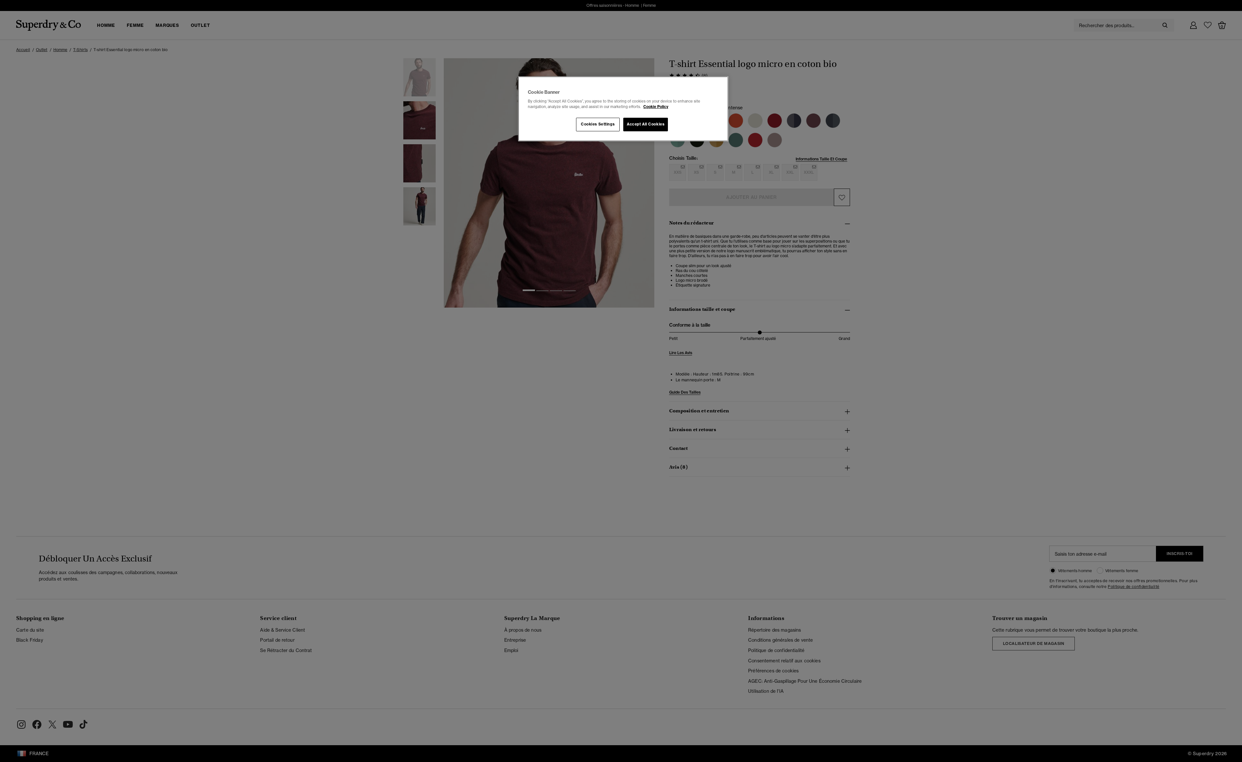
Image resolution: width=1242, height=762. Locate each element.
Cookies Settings (598, 124)
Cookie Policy (655, 106)
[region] (623, 109)
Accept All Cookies (645, 124)
